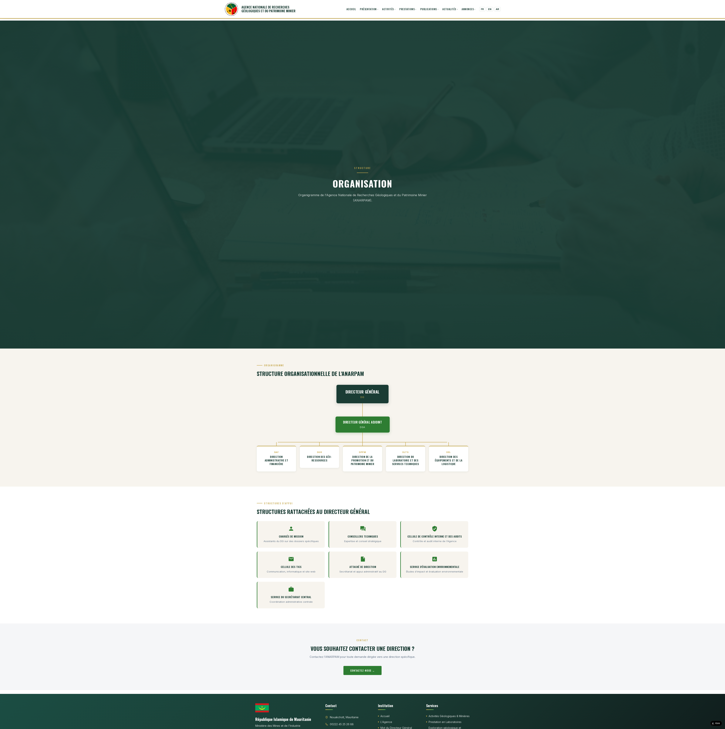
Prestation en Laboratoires (445, 722)
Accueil (351, 9)
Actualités (449, 9)
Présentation (368, 9)
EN (489, 9)
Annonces (468, 9)
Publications (428, 9)
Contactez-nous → (362, 670)
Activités (388, 9)
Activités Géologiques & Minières (449, 716)
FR (482, 9)
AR (497, 9)
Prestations (407, 9)
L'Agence (386, 722)
